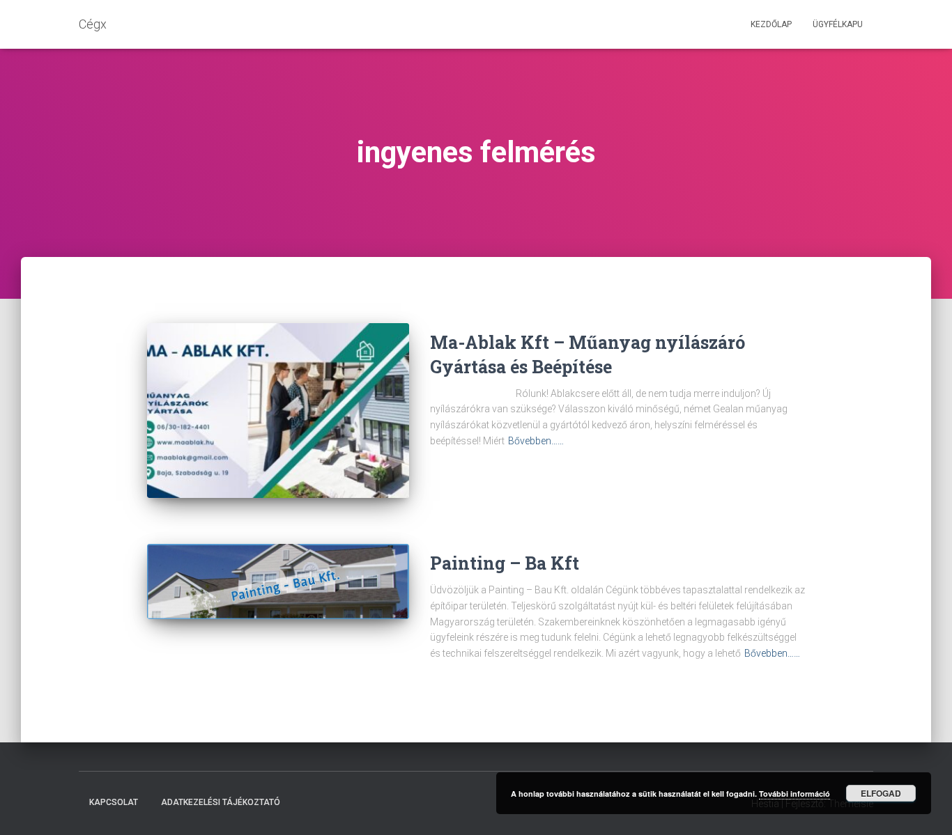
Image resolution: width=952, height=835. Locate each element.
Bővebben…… (536, 440)
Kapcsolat (113, 802)
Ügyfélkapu (838, 24)
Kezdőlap (771, 24)
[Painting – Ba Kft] (278, 581)
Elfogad (881, 793)
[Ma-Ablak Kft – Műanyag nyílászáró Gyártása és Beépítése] (278, 410)
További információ (794, 793)
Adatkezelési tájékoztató (220, 802)
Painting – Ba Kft (504, 563)
